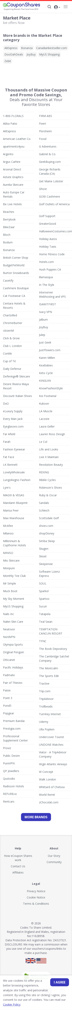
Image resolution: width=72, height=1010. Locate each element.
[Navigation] (65, 7)
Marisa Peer (11, 510)
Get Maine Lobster (51, 181)
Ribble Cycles (47, 480)
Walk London (47, 779)
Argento (8, 154)
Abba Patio (10, 123)
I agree (59, 982)
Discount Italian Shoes (17, 396)
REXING (44, 472)
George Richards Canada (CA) (49, 171)
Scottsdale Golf (49, 518)
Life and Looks (48, 449)
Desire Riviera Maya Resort (16, 386)
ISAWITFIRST (47, 304)
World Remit (47, 795)
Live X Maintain (49, 457)
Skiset (43, 556)
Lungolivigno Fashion (16, 480)
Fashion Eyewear (14, 449)
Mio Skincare (11, 560)
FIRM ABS (45, 116)
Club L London (12, 346)
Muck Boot (10, 591)
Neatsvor (9, 629)
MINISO (8, 553)
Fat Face (8, 457)
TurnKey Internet (50, 714)
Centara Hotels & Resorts (14, 305)
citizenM (8, 330)
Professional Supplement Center (15, 738)
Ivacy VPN (45, 312)
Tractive (44, 683)
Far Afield (9, 434)
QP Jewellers (11, 771)
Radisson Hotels (13, 786)
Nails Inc (8, 614)
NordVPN (9, 637)
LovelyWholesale (14, 472)
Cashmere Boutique (16, 288)
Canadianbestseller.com (51, 48)
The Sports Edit (49, 676)
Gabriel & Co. (47, 154)
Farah (6, 442)
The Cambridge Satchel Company (54, 658)
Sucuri (43, 606)
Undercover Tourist (51, 737)
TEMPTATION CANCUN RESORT (50, 631)
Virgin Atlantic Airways (53, 764)
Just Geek (45, 342)
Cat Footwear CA (14, 296)
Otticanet (9, 660)
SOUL (42, 583)
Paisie (7, 690)
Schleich (44, 510)
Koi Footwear (48, 396)
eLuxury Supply (12, 411)
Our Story (54, 856)
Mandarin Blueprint (15, 503)
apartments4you (13, 146)
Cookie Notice (36, 897)
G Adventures (47, 146)
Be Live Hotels (12, 204)
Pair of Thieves (12, 683)
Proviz (7, 748)
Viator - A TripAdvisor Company (52, 754)
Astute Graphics (13, 177)
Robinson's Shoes (50, 487)
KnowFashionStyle (51, 388)
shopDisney (46, 533)
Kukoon (44, 403)
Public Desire (11, 756)
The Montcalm (48, 668)
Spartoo (44, 599)
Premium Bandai (14, 721)
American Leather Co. (17, 139)
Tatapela (44, 614)
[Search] (49, 7)
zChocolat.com (48, 802)
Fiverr (42, 123)
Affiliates (18, 872)
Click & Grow (11, 338)
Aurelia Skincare (13, 185)
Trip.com (44, 691)
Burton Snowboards (16, 273)
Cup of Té (9, 361)
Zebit (7, 61)
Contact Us (18, 866)
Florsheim (45, 131)
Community (54, 862)
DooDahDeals (13, 54)
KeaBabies (46, 365)
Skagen (43, 549)
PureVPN (9, 763)
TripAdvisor (46, 699)
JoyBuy (31, 54)
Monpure (9, 568)
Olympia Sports (13, 644)
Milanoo (8, 533)
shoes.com (46, 526)
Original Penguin (13, 652)
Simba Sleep (47, 541)
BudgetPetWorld (13, 265)
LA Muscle (45, 411)
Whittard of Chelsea (52, 787)
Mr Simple (9, 583)
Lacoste (44, 419)
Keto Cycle (46, 373)
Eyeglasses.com (13, 426)
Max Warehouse (13, 518)
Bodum (8, 242)
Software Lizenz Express (49, 574)
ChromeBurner (12, 323)
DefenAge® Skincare (16, 376)
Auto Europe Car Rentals (13, 194)
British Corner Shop (15, 257)
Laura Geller (47, 426)
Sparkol (44, 591)
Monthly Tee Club (14, 576)
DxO (6, 403)
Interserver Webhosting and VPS (52, 294)
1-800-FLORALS (13, 116)
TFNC (42, 641)
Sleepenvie (46, 564)
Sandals (44, 503)
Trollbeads (46, 706)
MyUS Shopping (49, 54)
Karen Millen (47, 358)
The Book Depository (53, 649)
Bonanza (27, 48)
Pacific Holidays (13, 667)
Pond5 (7, 706)
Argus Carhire (11, 162)
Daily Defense (12, 369)
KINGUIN (45, 380)
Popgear (8, 713)
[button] (57, 7)
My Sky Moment (13, 599)
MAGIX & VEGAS (13, 495)
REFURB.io (10, 794)
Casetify (8, 280)
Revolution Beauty (51, 465)
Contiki (7, 353)
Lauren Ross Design (52, 434)
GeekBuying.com (50, 162)
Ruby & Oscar (48, 495)
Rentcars (8, 801)
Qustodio (9, 778)
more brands (36, 817)
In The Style (46, 285)
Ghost (43, 189)
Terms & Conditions (36, 903)
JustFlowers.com (49, 350)
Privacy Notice (36, 891)
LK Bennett (10, 465)
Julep (42, 335)
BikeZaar (9, 227)
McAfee (8, 526)
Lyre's (7, 487)
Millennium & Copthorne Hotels (14, 543)
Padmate (9, 675)
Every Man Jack (13, 419)
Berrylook (9, 219)
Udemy (43, 722)
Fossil (42, 139)
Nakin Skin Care (13, 621)
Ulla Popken (46, 729)
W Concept (46, 772)
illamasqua (46, 277)
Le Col (43, 442)
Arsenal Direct (12, 169)
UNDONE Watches (51, 744)
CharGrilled (10, 315)
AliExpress (10, 48)
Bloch (6, 235)
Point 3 (7, 698)
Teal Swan (45, 621)
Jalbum (43, 319)
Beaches (8, 212)
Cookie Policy (11, 1004)
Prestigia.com (12, 728)
